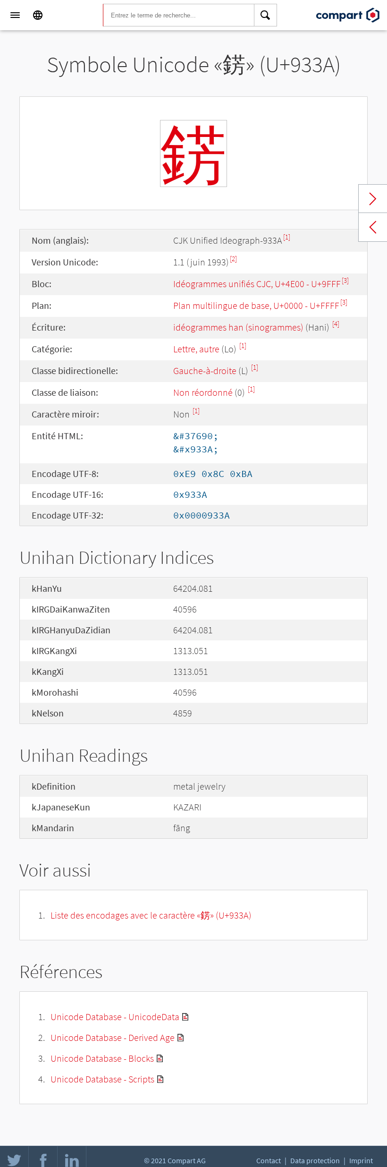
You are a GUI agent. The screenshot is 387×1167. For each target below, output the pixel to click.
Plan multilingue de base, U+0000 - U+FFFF (256, 305)
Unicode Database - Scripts (102, 1079)
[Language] (37, 15)
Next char (373, 199)
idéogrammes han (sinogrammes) (238, 327)
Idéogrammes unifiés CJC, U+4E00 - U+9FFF (257, 284)
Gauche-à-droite (204, 370)
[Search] (265, 15)
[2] (233, 258)
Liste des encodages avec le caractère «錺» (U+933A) (151, 915)
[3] (345, 280)
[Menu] (15, 15)
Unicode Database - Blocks (102, 1058)
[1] (286, 236)
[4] (335, 323)
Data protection (315, 1160)
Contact (268, 1160)
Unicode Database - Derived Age (112, 1037)
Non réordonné (203, 392)
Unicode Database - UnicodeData (114, 1016)
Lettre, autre (196, 349)
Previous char (373, 227)
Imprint (361, 1160)
